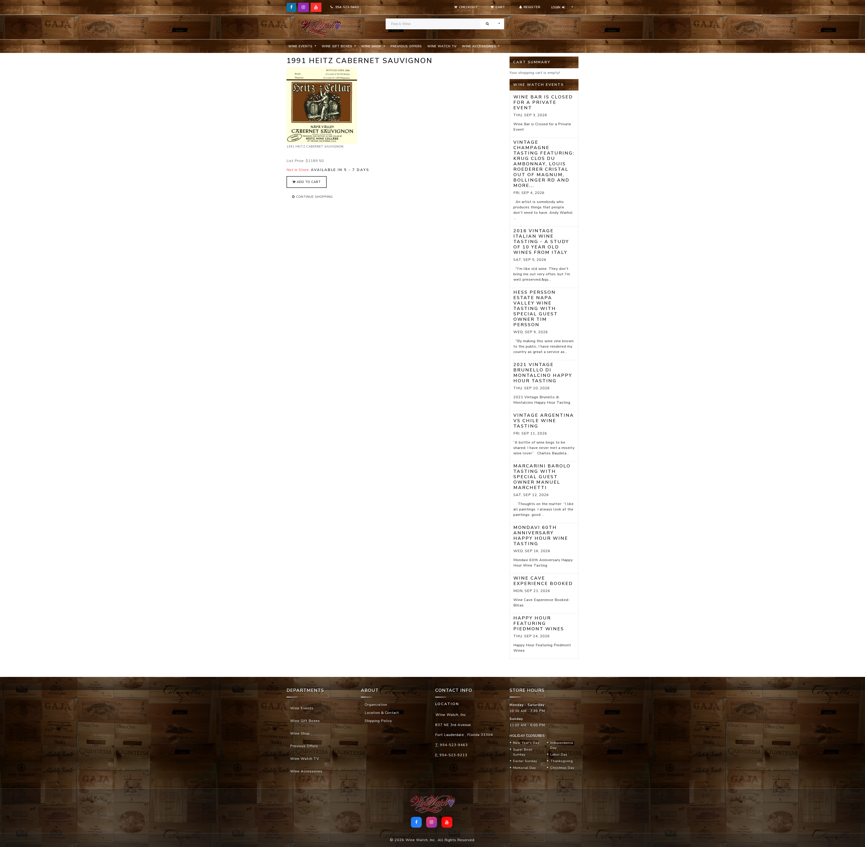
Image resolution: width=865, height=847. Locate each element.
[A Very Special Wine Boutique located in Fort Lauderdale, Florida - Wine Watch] (321, 27)
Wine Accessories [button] (479, 46)
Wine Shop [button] (371, 46)
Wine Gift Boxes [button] (337, 46)
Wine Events (301, 708)
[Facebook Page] (291, 7)
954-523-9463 (346, 7)
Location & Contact (382, 712)
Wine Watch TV (442, 46)
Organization (376, 704)
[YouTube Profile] (316, 7)
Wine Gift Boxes (305, 720)
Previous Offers (406, 46)
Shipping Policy (378, 720)
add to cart (308, 182)
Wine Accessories (306, 771)
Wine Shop (300, 733)
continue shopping (314, 197)
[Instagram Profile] (303, 7)
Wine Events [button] (301, 46)
